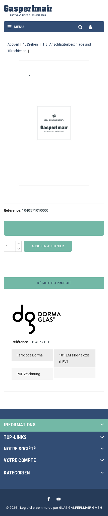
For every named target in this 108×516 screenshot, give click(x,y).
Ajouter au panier (48, 246)
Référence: (12, 210)
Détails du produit (54, 283)
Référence (20, 342)
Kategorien (17, 473)
